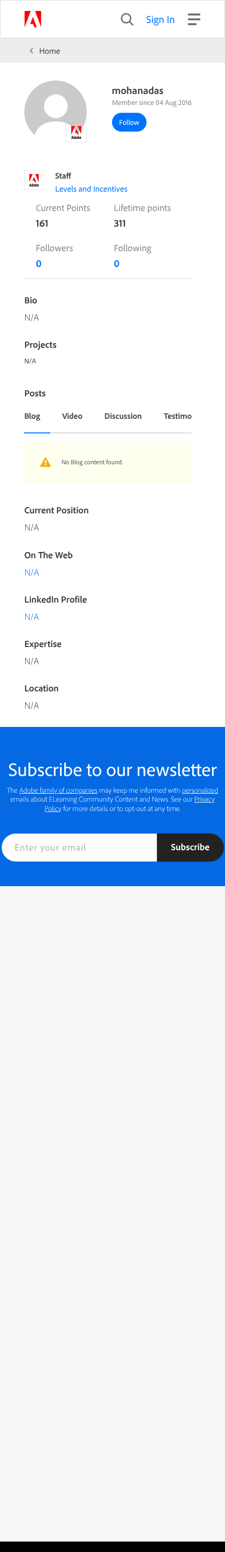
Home (49, 50)
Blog (32, 415)
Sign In (161, 19)
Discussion (123, 415)
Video (72, 415)
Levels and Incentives (91, 188)
